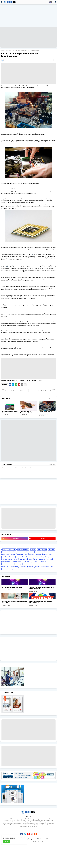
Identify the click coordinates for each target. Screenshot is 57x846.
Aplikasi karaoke (11, 549)
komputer (21, 380)
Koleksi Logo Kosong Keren (23, 556)
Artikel (9, 380)
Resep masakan (23, 559)
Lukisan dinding (39, 556)
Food (37, 551)
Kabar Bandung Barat (22, 554)
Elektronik (14, 380)
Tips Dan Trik (43, 561)
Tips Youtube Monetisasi (7, 564)
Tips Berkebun (35, 561)
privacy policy (30, 839)
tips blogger (11, 569)
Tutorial (7, 50)
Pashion (15, 559)
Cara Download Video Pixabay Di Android (9, 412)
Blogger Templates (27, 842)
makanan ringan (45, 566)
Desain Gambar (30, 551)
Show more (52, 399)
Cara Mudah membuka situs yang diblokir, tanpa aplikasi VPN (41, 602)
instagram (16, 538)
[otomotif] (12, 685)
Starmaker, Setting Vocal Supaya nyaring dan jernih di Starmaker (42, 588)
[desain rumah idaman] (12, 713)
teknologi (33, 380)
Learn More (12, 838)
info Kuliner (30, 566)
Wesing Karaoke (14, 566)
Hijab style (13, 554)
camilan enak (23, 566)
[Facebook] (10, 384)
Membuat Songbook (7, 559)
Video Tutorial (5, 566)
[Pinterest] (19, 384)
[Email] (22, 384)
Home (2, 50)
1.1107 (31, 254)
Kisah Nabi (4, 556)
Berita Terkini (51, 549)
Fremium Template (44, 551)
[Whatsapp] (16, 384)
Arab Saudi (32, 549)
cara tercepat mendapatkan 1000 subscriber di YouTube (14, 602)
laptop (28, 380)
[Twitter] (13, 384)
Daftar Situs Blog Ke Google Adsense (16, 551)
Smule (35, 559)
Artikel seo (44, 549)
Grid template (5, 554)
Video (45, 564)
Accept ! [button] (6, 841)
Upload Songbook (38, 564)
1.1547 (6, 266)
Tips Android (27, 561)
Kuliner (32, 556)
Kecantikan (31, 554)
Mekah (46, 556)
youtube (43, 538)
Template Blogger (6, 561)
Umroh (30, 564)
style (52, 566)
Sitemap (49, 839)
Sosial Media (42, 559)
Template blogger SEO (17, 561)
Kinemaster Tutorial (47, 554)
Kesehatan (38, 554)
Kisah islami (12, 556)
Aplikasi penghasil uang (22, 549)
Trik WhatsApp (18, 564)
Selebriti (30, 559)
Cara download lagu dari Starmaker (11, 587)
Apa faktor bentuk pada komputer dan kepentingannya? (45, 413)
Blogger (4, 551)
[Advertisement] (28, 16)
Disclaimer (41, 839)
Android (4, 549)
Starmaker (49, 559)
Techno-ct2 (39, 842)
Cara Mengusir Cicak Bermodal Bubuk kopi (26, 412)
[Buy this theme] (12, 803)
